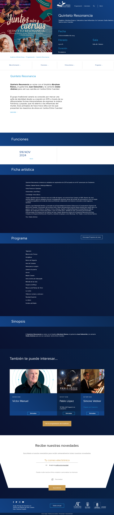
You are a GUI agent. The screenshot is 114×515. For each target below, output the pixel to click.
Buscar (94, 6)
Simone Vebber (92, 401)
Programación (78, 6)
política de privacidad (61, 465)
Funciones (44, 65)
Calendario (87, 6)
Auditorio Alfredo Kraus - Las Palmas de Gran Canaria (63, 4)
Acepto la (58, 465)
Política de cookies (53, 513)
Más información (15, 65)
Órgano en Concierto (90, 407)
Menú (101, 6)
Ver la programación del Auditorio (57, 424)
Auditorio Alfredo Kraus (17, 57)
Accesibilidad (69, 513)
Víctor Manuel (20, 401)
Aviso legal (44, 513)
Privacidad (61, 513)
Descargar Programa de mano (92, 237)
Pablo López (67, 401)
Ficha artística (70, 65)
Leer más (13, 112)
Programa (98, 65)
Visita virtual (57, 506)
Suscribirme (57, 488)
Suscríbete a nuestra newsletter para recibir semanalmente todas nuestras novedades (57, 453)
